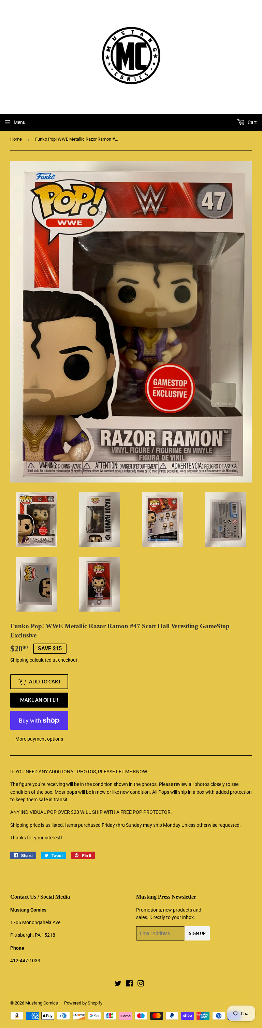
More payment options (39, 739)
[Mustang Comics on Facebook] (129, 984)
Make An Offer (39, 700)
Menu (20, 122)
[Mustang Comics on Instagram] (140, 984)
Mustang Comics (41, 1003)
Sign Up (197, 933)
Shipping (19, 660)
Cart (252, 122)
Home (16, 139)
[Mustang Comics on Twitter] (118, 984)
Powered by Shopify (83, 1003)
